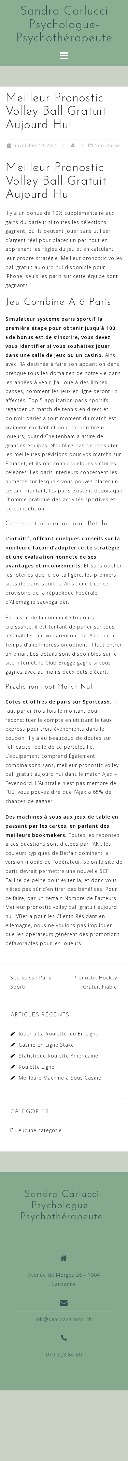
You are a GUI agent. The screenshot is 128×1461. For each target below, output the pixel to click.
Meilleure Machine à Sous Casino (60, 1077)
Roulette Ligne (37, 1067)
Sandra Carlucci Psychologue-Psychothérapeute (64, 24)
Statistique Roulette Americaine (58, 1055)
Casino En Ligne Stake (46, 1045)
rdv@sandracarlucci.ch (64, 1319)
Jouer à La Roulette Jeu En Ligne (59, 1033)
